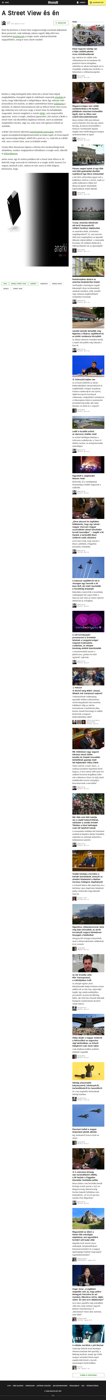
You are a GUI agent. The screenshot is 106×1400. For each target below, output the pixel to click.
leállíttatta (59, 103)
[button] (5, 283)
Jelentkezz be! (98, 2)
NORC (42, 113)
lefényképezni (10, 153)
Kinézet (83, 2)
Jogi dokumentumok (60, 1386)
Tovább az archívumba (88, 1375)
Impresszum (30, 1386)
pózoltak (59, 97)
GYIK (9, 1386)
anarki (8, 22)
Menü (7, 2)
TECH (8, 24)
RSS (83, 1386)
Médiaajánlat (74, 1386)
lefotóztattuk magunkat (42, 131)
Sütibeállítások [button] (92, 1386)
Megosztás (62, 23)
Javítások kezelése (44, 1386)
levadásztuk (19, 36)
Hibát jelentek (18, 1386)
